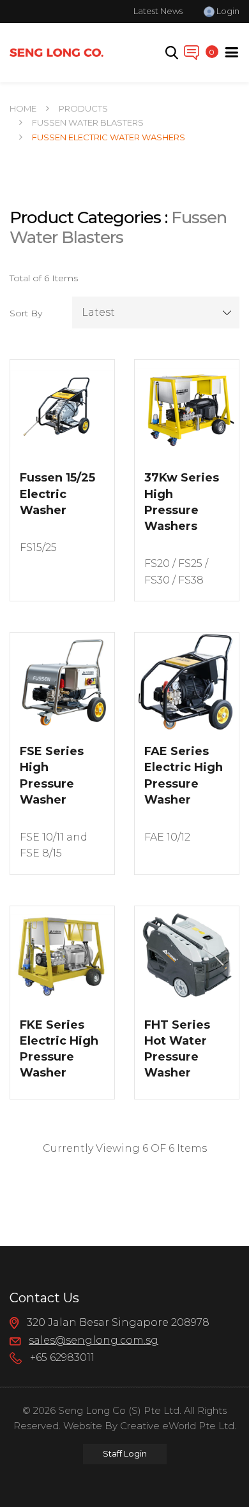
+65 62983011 (60, 1357)
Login (227, 11)
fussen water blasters (88, 122)
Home (23, 108)
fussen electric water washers (108, 137)
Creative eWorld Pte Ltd (177, 1426)
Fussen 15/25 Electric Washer (57, 494)
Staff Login (125, 1453)
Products (83, 108)
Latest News (158, 11)
